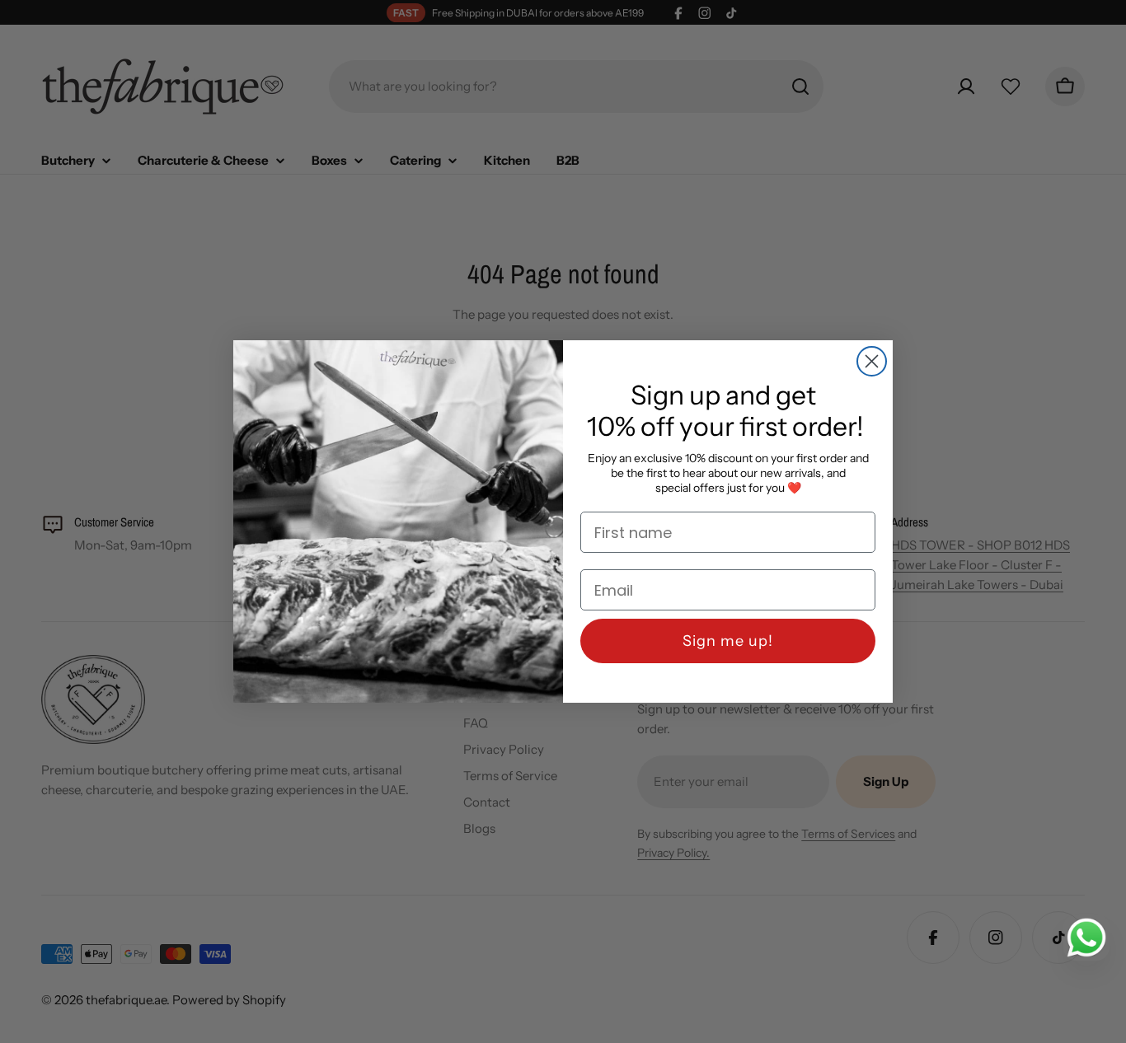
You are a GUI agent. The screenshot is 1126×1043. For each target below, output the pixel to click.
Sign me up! (728, 641)
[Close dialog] (871, 361)
